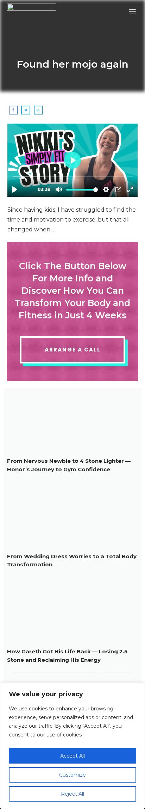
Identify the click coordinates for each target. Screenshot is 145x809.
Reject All (72, 794)
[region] (72, 746)
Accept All (72, 756)
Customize (72, 775)
